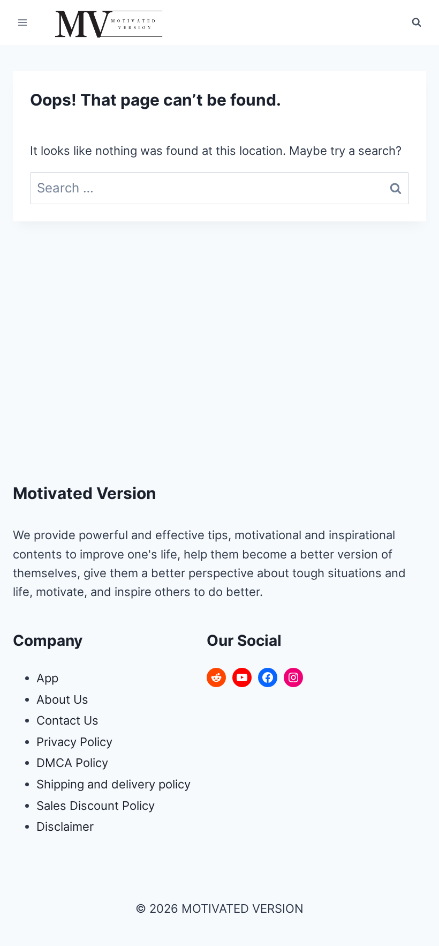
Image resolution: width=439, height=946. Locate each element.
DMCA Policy (72, 763)
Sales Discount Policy (95, 806)
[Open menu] (23, 22)
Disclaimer (65, 826)
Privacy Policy (74, 742)
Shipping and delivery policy (113, 784)
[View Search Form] (416, 22)
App (47, 678)
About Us (62, 699)
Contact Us (67, 720)
